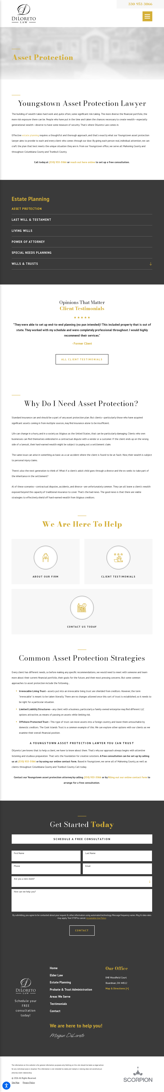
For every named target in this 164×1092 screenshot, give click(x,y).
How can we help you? (25, 891)
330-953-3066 (140, 4)
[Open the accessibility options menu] (6, 1086)
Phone (17, 866)
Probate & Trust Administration (71, 989)
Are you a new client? (24, 879)
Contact (55, 1011)
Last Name (90, 853)
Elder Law (56, 975)
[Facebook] (23, 1027)
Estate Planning (60, 982)
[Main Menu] (147, 16)
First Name (19, 853)
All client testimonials (82, 359)
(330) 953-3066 (58, 162)
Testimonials (58, 1004)
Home (53, 968)
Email (87, 866)
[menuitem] (82, 208)
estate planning (30, 135)
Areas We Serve (60, 996)
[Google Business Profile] (28, 1027)
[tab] (150, 263)
